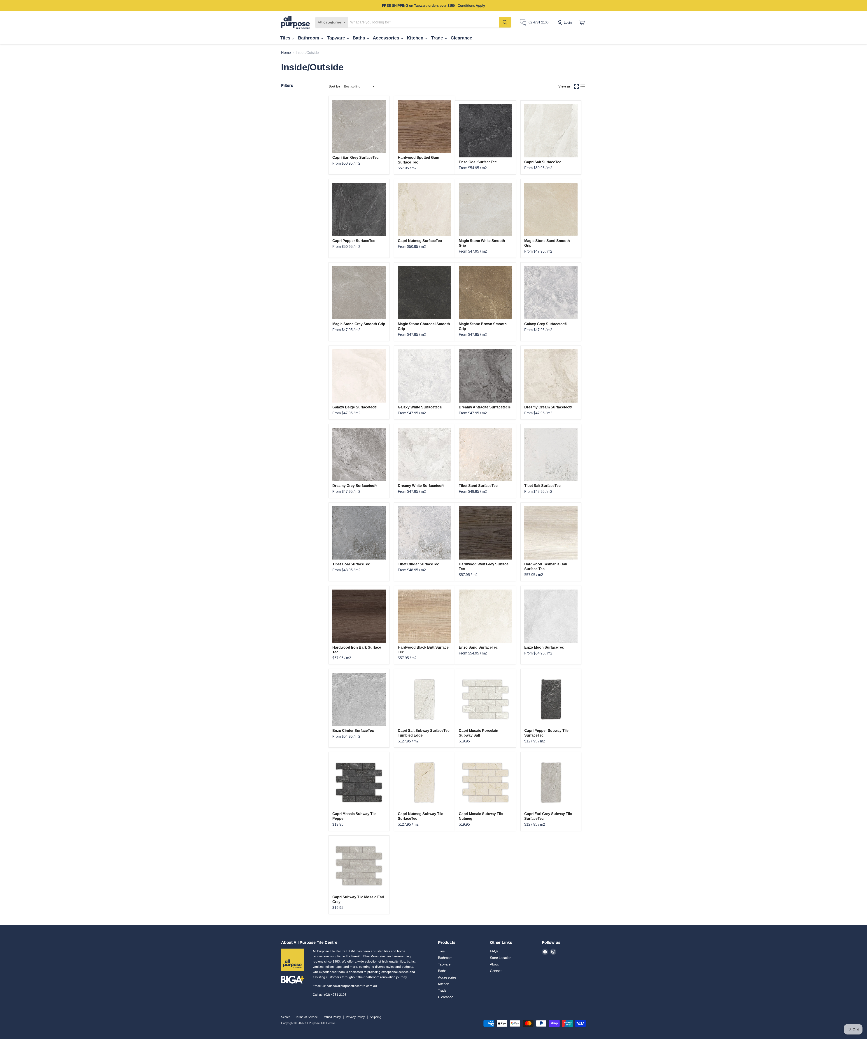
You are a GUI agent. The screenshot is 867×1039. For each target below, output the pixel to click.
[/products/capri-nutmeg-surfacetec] (424, 209)
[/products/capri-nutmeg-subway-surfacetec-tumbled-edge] (424, 782)
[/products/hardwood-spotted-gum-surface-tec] (424, 126)
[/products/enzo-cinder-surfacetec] (359, 699)
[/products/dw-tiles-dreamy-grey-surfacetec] (359, 454)
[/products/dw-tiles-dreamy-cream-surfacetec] (551, 376)
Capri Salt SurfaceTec (542, 162)
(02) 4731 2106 (335, 994)
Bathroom (309, 37)
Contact (495, 971)
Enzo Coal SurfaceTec (478, 162)
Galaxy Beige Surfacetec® (354, 407)
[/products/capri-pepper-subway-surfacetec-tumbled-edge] (551, 699)
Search (285, 1017)
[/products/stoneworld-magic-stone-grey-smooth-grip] (359, 292)
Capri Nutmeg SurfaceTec (420, 241)
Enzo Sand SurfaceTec (478, 647)
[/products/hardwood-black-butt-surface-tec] (424, 616)
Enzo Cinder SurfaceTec (353, 731)
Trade (437, 37)
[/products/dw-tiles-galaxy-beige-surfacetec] (359, 376)
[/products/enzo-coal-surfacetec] (485, 130)
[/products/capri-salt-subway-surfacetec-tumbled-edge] (424, 699)
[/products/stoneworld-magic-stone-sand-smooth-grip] (551, 209)
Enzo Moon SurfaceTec (544, 647)
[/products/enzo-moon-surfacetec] (551, 616)
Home (286, 53)
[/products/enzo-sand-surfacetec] (485, 616)
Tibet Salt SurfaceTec (542, 486)
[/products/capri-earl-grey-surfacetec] (359, 126)
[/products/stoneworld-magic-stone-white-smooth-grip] (485, 209)
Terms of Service (306, 1017)
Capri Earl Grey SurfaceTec (355, 157)
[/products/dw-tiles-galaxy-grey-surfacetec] (551, 292)
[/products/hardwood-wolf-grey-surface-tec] (485, 533)
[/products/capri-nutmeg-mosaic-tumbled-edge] (485, 782)
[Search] (505, 22)
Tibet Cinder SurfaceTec (418, 564)
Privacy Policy (355, 1017)
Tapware (336, 37)
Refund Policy (332, 1017)
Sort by (334, 86)
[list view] (583, 86)
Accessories (387, 37)
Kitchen (416, 37)
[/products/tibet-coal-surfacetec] (359, 533)
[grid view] (576, 86)
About (494, 964)
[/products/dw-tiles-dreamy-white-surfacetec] (424, 454)
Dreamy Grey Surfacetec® (354, 486)
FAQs (494, 951)
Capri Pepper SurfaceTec (353, 241)
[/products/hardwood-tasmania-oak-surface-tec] (551, 533)
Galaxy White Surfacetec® (420, 407)
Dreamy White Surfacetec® (421, 486)
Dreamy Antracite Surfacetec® (484, 407)
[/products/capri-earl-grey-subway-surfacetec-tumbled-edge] (551, 782)
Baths (359, 37)
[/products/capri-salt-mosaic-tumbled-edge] (485, 699)
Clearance (461, 37)
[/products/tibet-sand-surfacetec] (485, 454)
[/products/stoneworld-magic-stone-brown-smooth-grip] (485, 292)
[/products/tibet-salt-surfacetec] (551, 454)
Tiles (286, 37)
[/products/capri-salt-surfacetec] (551, 130)
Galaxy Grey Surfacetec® (545, 324)
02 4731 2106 (538, 22)
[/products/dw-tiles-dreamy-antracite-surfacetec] (485, 376)
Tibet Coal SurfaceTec (351, 564)
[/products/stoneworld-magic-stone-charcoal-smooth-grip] (424, 292)
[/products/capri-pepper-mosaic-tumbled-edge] (359, 782)
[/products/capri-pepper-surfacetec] (359, 209)
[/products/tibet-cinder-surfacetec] (424, 533)
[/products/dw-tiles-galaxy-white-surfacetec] (424, 376)
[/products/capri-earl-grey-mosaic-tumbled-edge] (359, 865)
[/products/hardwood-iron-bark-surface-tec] (359, 616)
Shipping (375, 1017)
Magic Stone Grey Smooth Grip (358, 324)
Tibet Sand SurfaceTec (478, 486)
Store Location (500, 958)
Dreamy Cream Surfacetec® (548, 407)
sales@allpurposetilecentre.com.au (352, 986)
